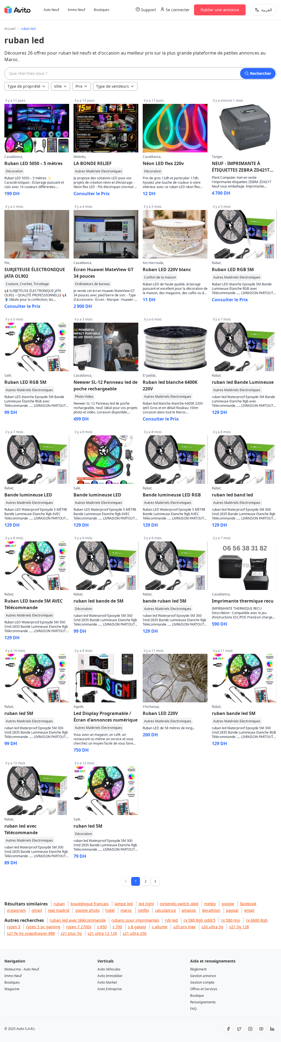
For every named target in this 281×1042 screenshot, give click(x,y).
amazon (189, 910)
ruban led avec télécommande (78, 920)
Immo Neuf (76, 10)
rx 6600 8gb (257, 920)
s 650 (102, 926)
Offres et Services (203, 989)
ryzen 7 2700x (78, 926)
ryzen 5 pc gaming (43, 926)
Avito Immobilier (110, 975)
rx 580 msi (230, 920)
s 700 (117, 926)
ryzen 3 (13, 926)
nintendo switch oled (179, 903)
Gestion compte (202, 982)
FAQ (193, 1008)
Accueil (9, 29)
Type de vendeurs (112, 86)
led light (146, 903)
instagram (16, 910)
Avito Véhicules (108, 969)
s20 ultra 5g (212, 926)
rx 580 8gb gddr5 (199, 920)
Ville (58, 86)
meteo (210, 903)
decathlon (211, 910)
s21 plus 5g (71, 933)
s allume (159, 926)
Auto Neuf (51, 10)
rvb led (171, 920)
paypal (232, 910)
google (227, 903)
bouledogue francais (90, 903)
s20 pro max (184, 926)
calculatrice (165, 910)
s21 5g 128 (239, 926)
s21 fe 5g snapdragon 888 (31, 933)
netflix (143, 910)
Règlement (198, 969)
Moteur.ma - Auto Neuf (21, 969)
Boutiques (101, 10)
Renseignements (203, 1002)
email (249, 910)
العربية (266, 9)
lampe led (123, 903)
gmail (37, 910)
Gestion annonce (203, 975)
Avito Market (107, 982)
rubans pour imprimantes (135, 920)
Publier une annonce (220, 9)
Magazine (11, 989)
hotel (110, 910)
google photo (87, 910)
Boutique (197, 995)
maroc (126, 910)
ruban (59, 903)
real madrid (58, 910)
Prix (78, 86)
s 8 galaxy (137, 926)
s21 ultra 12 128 (102, 933)
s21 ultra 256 (135, 933)
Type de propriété (23, 86)
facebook (248, 903)
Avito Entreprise (109, 989)
